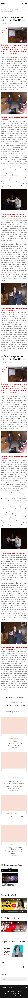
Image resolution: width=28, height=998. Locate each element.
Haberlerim (19, 735)
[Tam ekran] (25, 911)
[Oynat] (3, 911)
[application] (14, 905)
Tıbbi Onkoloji (18, 813)
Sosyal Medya (14, 738)
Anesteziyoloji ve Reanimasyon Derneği (14, 771)
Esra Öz (4, 3)
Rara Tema (18, 993)
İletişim (10, 987)
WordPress (24, 993)
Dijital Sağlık (9, 735)
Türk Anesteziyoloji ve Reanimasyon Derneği (15, 778)
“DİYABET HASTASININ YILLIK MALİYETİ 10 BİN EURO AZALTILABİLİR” (14, 743)
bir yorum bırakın (10, 23)
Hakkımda (3, 987)
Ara (2, 962)
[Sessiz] (22, 911)
